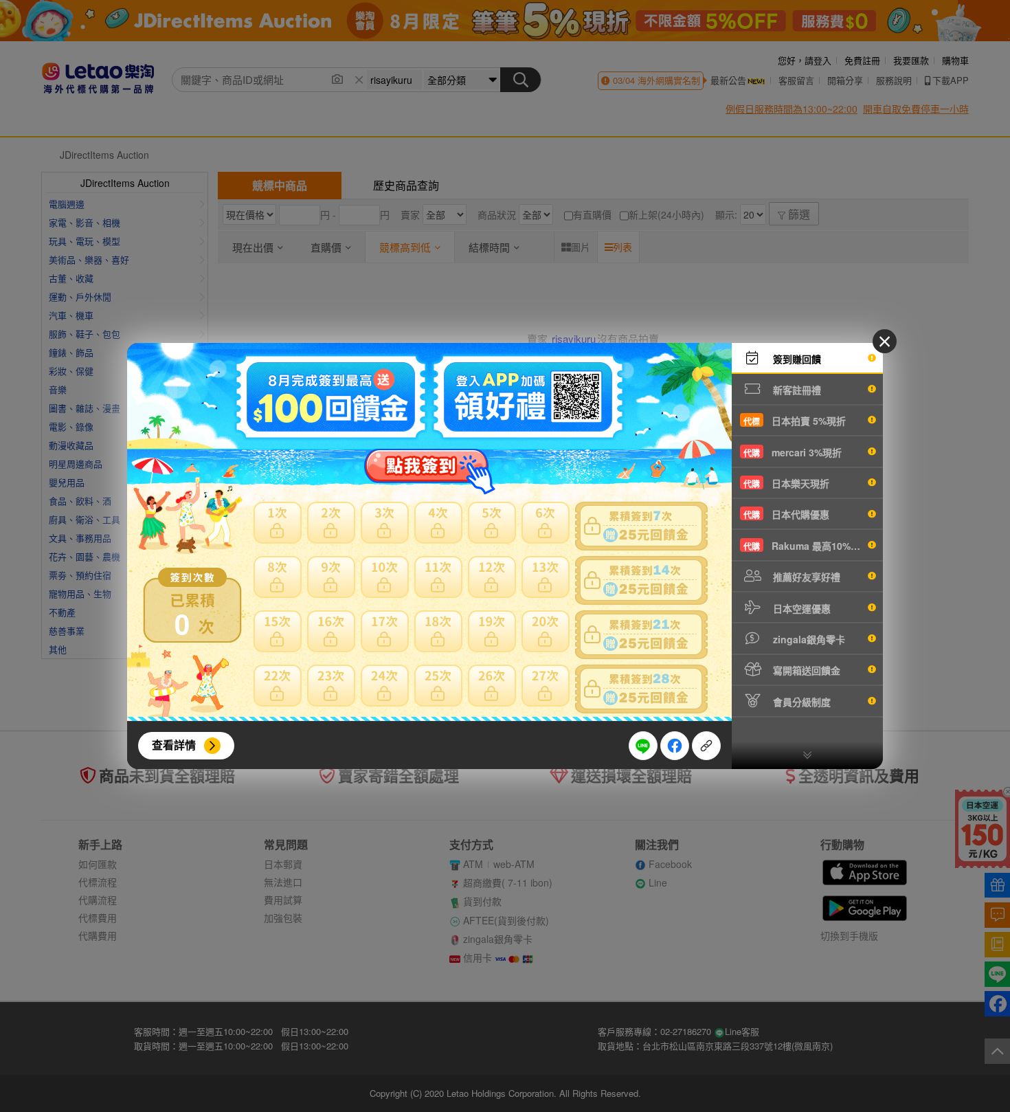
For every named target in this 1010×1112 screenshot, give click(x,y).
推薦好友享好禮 (805, 576)
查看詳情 (174, 745)
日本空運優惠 (800, 608)
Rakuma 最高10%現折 (806, 546)
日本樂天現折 (786, 483)
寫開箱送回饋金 (805, 670)
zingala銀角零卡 (807, 639)
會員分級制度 (800, 702)
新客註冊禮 (795, 390)
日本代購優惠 (786, 514)
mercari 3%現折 (792, 452)
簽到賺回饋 (795, 359)
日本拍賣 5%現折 (794, 420)
